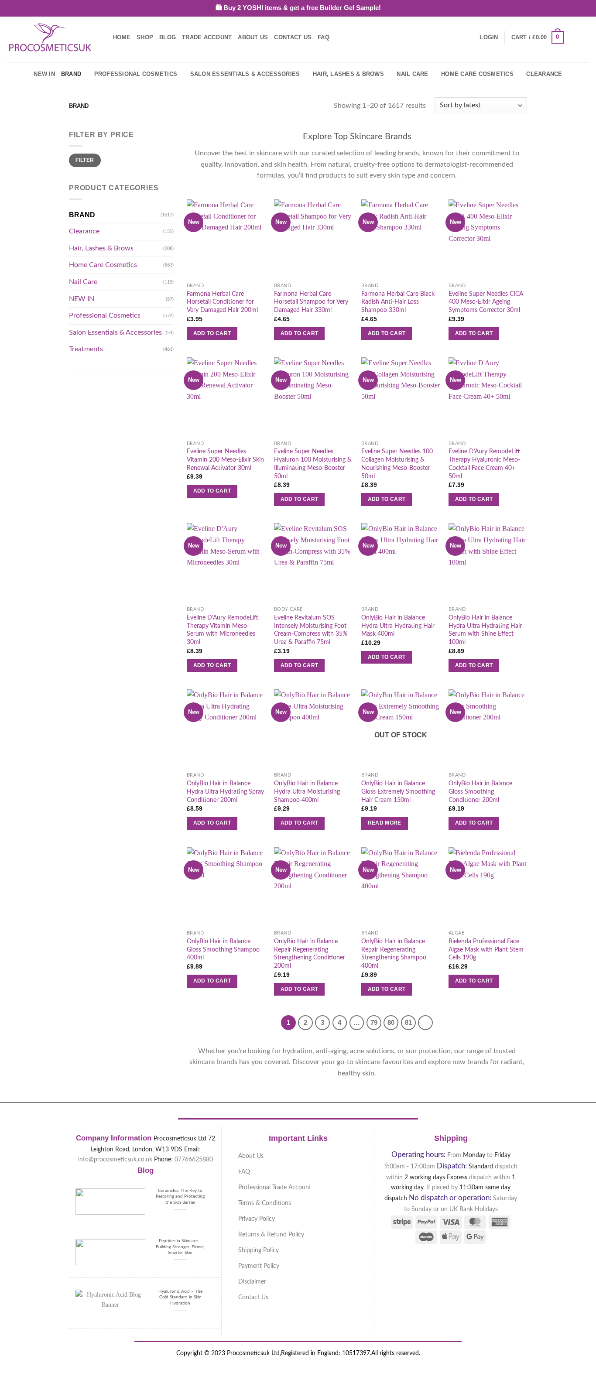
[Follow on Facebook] (572, 37)
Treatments (86, 349)
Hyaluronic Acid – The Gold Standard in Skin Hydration (180, 1297)
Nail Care (412, 74)
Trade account (207, 37)
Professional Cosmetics (136, 74)
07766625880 (194, 1159)
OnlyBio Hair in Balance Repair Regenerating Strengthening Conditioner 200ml (309, 953)
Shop (145, 37)
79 (373, 1022)
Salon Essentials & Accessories (245, 74)
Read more (384, 822)
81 (408, 1022)
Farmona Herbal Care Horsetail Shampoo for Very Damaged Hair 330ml (311, 302)
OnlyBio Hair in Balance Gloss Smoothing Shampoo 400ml (223, 949)
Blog (167, 37)
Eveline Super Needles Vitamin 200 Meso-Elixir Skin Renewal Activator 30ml (225, 459)
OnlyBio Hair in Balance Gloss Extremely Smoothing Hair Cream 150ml (398, 791)
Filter (84, 160)
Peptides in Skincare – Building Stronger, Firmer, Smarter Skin (180, 1247)
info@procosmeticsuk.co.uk (115, 1159)
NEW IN (44, 74)
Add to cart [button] (212, 333)
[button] (489, 37)
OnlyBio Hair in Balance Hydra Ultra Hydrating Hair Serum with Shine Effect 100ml (485, 629)
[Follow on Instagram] (583, 37)
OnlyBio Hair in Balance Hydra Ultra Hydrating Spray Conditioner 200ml (225, 791)
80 (390, 1022)
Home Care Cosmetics (477, 74)
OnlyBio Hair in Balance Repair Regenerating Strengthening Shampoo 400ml (393, 953)
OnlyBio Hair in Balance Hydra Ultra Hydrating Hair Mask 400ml (398, 625)
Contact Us (293, 37)
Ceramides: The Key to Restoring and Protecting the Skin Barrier (180, 1196)
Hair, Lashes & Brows (348, 74)
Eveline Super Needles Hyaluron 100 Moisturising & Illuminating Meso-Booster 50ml (313, 463)
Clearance (544, 74)
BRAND (71, 74)
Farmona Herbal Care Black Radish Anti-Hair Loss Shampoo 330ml (398, 302)
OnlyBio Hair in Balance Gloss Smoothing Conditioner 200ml (480, 791)
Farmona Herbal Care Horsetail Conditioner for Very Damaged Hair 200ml (222, 302)
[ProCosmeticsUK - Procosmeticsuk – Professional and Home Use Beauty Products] (50, 37)
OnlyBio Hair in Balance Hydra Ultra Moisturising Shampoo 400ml (307, 791)
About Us (253, 37)
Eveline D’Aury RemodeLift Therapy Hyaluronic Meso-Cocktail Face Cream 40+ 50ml (484, 463)
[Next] (425, 1022)
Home (121, 37)
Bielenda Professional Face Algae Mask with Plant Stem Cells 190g (486, 949)
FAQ (323, 37)
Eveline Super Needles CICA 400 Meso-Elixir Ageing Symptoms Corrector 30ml (486, 302)
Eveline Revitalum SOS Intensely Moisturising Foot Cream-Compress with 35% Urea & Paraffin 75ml (310, 629)
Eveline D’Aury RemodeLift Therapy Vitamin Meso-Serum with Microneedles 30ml (222, 629)
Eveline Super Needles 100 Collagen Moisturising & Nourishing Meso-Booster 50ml (397, 463)
